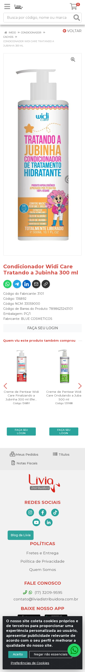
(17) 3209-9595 (48, 592)
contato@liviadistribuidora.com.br (45, 599)
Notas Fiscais (26, 463)
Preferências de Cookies (30, 663)
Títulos (64, 455)
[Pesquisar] (76, 17)
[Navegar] (5, 386)
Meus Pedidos (26, 455)
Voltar (74, 31)
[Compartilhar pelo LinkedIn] (26, 284)
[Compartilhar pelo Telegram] (17, 284)
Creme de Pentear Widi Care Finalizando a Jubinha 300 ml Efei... (21, 395)
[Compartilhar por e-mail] (36, 284)
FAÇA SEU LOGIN (42, 328)
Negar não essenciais (51, 654)
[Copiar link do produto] (46, 284)
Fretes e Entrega (42, 553)
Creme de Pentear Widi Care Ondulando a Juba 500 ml (63, 395)
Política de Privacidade (42, 561)
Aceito (18, 654)
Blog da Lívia (21, 535)
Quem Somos (42, 569)
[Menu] (7, 6)
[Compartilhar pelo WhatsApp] (7, 284)
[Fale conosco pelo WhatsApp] (74, 650)
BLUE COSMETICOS (36, 319)
